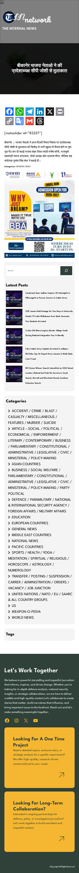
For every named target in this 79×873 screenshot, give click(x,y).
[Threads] (40, 121)
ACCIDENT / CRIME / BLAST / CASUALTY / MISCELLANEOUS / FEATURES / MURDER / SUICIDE (32, 417)
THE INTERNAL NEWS (19, 29)
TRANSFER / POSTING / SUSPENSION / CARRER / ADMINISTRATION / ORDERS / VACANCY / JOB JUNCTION (40, 582)
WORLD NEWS (23, 618)
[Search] (66, 270)
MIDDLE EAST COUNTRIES (31, 535)
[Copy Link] (9, 121)
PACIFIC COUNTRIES (27, 547)
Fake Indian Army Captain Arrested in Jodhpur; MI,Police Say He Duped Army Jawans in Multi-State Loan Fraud (49, 354)
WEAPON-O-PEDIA (26, 612)
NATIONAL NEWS (25, 541)
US (14, 606)
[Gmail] (30, 121)
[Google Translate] (19, 121)
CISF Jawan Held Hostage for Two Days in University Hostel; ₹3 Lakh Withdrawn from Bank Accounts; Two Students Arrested (49, 316)
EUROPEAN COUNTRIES (30, 523)
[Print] (60, 112)
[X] (50, 112)
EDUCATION (21, 517)
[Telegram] (30, 112)
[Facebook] (9, 112)
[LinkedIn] (40, 112)
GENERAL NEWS (23, 167)
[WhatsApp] (19, 112)
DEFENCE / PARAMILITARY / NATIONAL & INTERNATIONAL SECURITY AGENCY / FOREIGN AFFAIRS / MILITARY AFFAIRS (39, 505)
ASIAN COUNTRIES (26, 464)
